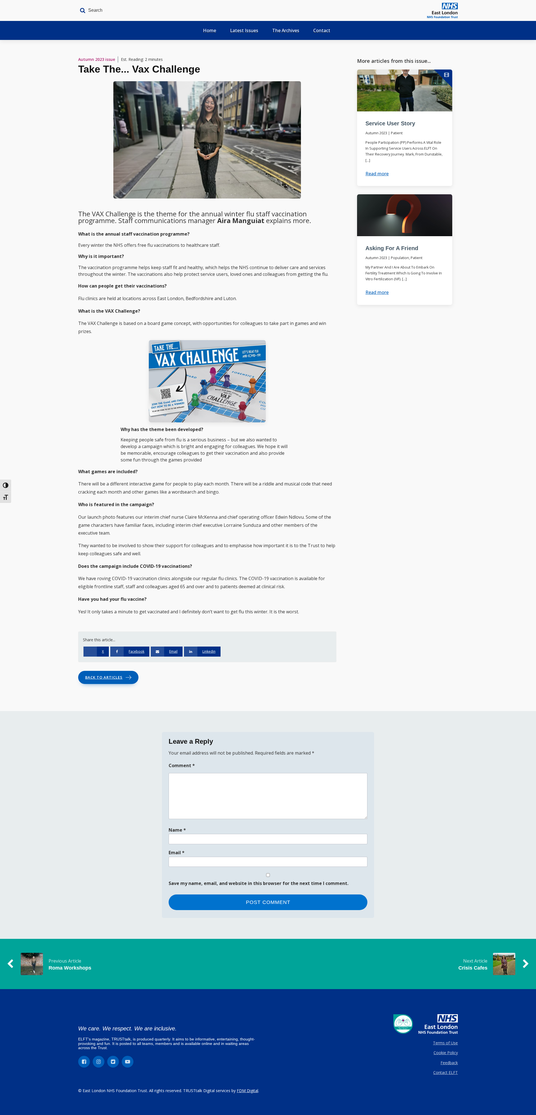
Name (177, 830)
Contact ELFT (445, 1072)
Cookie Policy (446, 1052)
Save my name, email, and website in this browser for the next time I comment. (258, 883)
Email (177, 853)
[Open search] (89, 10)
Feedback (449, 1062)
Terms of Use (445, 1042)
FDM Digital (247, 1090)
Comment (182, 765)
